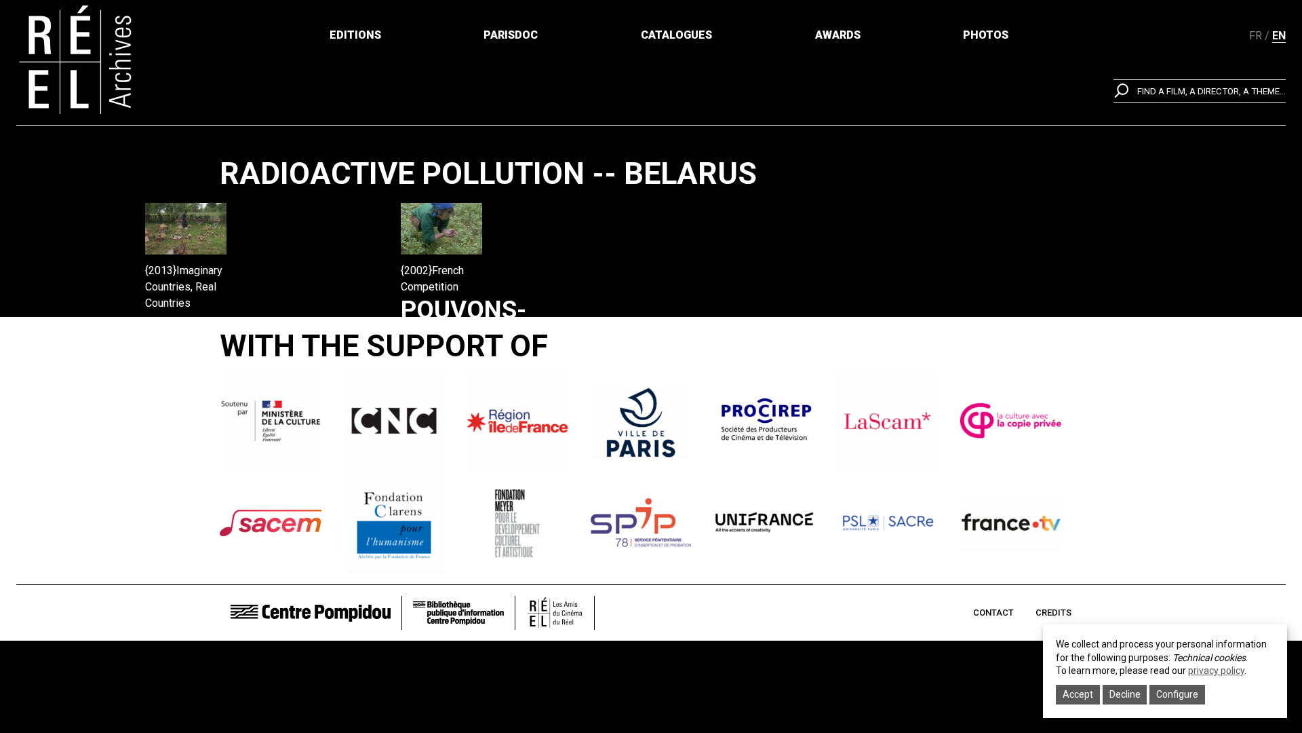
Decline (1125, 694)
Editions (355, 35)
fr (1255, 35)
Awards (838, 35)
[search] (1199, 91)
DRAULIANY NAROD (213, 341)
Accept (1078, 694)
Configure (1177, 694)
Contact (993, 612)
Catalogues (676, 35)
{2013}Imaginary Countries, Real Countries (183, 286)
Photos (985, 35)
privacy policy (1216, 670)
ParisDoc (511, 35)
